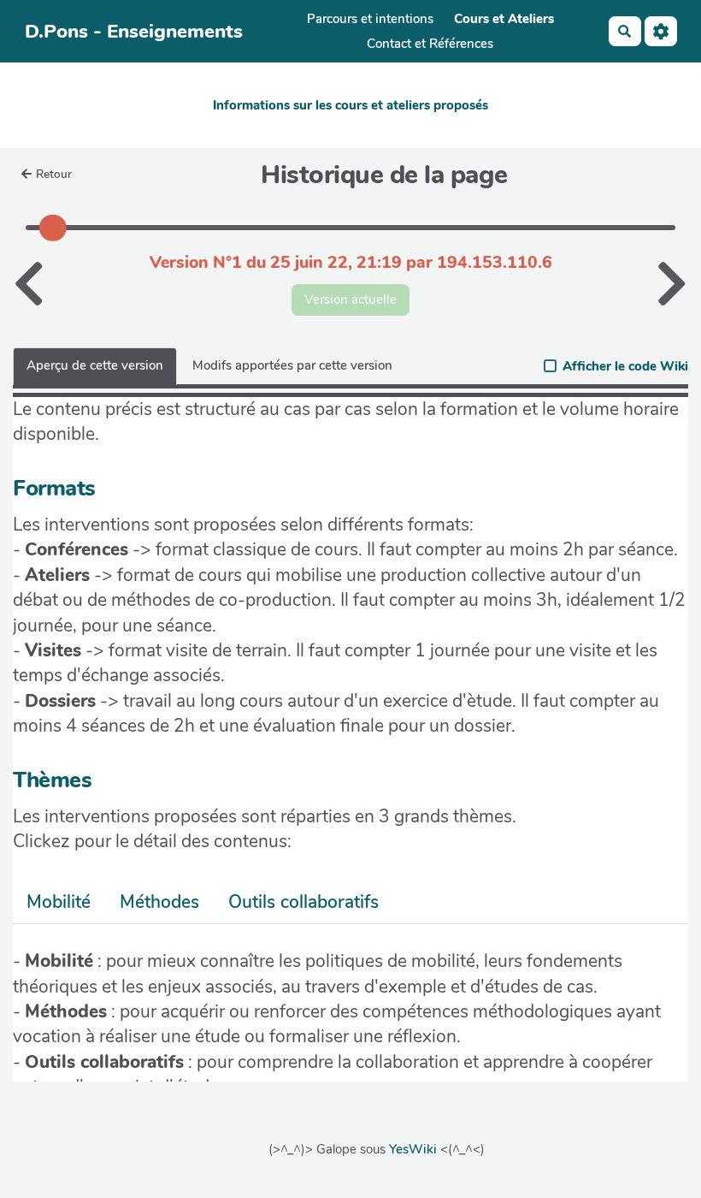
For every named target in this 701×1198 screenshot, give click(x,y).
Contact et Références (430, 43)
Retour (54, 174)
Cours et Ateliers (504, 18)
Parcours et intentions (370, 18)
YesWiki (413, 1149)
